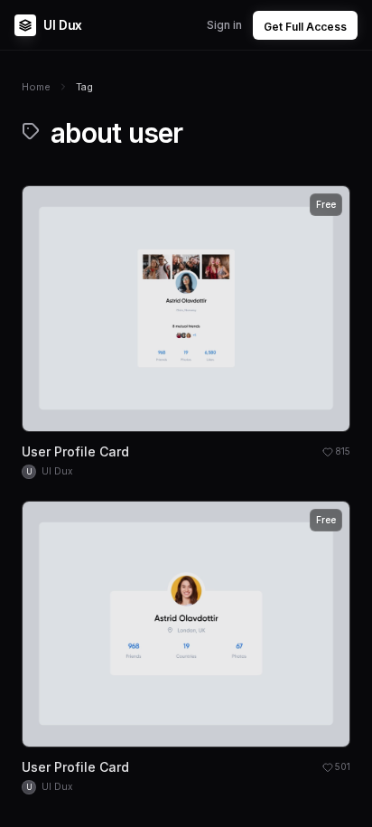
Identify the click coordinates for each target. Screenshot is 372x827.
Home (36, 86)
